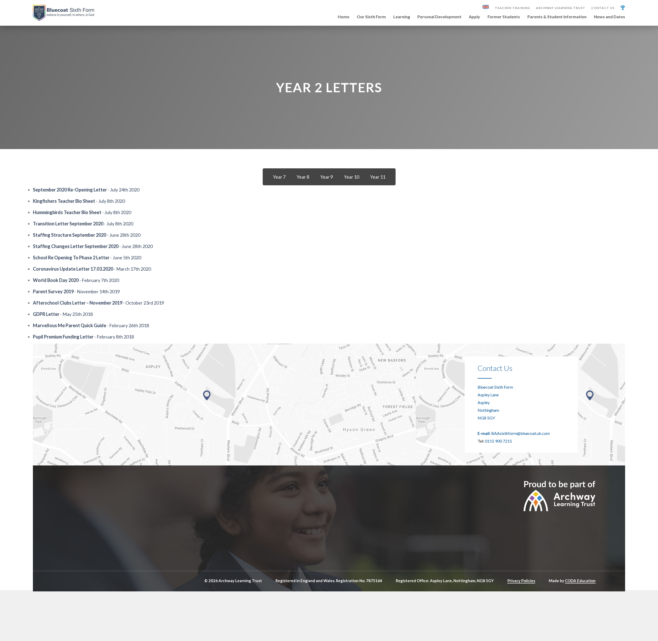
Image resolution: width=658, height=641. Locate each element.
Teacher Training (512, 8)
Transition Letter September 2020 (68, 223)
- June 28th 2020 (123, 235)
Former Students (504, 17)
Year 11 (377, 177)
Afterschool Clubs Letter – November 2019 (77, 303)
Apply (474, 17)
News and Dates (609, 17)
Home (343, 17)
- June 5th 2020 (125, 257)
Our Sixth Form (371, 17)
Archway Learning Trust (560, 8)
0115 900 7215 (498, 440)
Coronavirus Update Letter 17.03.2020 (73, 269)
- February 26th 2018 (127, 325)
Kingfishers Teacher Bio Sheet (64, 201)
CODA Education (580, 580)
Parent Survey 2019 (53, 291)
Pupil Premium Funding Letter (63, 337)
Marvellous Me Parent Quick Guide (69, 325)
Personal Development (439, 17)
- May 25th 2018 (76, 314)
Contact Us (603, 8)
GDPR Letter (46, 314)
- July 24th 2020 (123, 190)
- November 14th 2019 (97, 291)
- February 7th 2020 (99, 280)
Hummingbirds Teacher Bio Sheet (67, 212)
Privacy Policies (521, 580)
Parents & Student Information (557, 17)
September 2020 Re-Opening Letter (70, 190)
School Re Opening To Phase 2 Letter (71, 257)
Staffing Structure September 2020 (69, 235)
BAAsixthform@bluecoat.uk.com (520, 433)
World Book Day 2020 (56, 280)
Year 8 (303, 177)
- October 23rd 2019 (143, 303)
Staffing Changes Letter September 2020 (75, 246)
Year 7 (279, 177)
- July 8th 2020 (110, 201)
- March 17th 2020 (132, 269)
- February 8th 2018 (114, 337)
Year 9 (326, 177)
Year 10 (351, 177)
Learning (401, 17)
